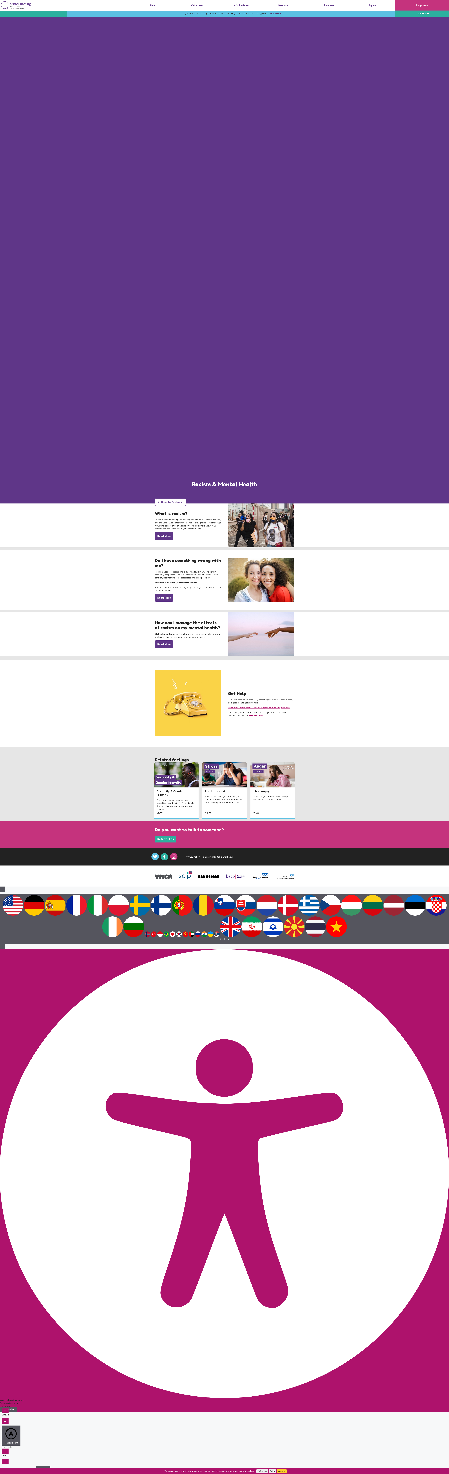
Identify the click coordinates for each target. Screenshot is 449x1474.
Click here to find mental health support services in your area (259, 708)
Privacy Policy (193, 857)
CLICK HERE (275, 13)
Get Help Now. (256, 715)
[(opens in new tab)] (163, 879)
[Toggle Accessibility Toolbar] (2, 889)
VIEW (160, 813)
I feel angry (261, 791)
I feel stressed (215, 791)
